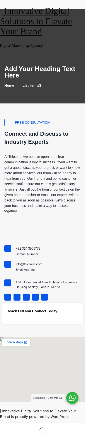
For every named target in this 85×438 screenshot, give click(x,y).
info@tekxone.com (29, 264)
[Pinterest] (26, 297)
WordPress (60, 416)
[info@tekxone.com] (7, 264)
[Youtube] (44, 297)
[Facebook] (7, 297)
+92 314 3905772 (28, 248)
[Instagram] (17, 297)
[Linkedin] (35, 297)
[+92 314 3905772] (7, 248)
